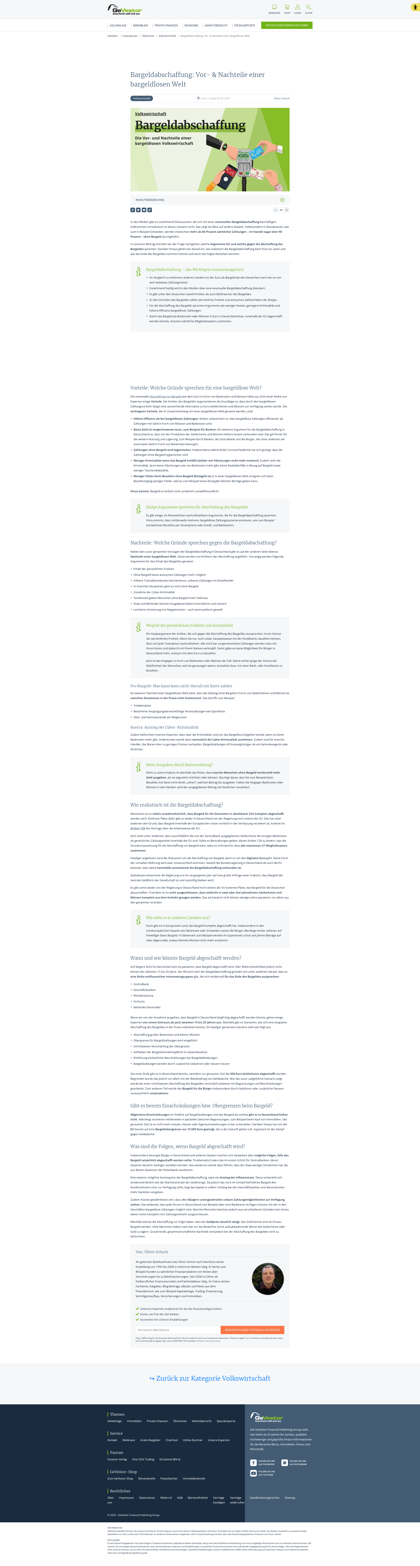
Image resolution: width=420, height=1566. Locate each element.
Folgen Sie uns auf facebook (266, 1462)
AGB (180, 1498)
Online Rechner (193, 1440)
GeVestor (112, 35)
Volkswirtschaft (167, 35)
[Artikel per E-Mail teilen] (144, 210)
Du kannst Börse (169, 1459)
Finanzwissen (129, 35)
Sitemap (290, 1498)
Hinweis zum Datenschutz (208, 1340)
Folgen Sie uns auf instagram (298, 1462)
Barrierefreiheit (198, 1498)
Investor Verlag (117, 1459)
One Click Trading (143, 1459)
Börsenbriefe (146, 1478)
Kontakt (112, 1440)
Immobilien (140, 25)
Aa (281, 209)
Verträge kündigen (219, 1500)
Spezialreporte (244, 25)
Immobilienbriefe (194, 1478)
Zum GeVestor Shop (120, 1478)
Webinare (129, 1440)
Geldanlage (118, 25)
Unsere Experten (219, 1440)
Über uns (110, 1500)
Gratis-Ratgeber (150, 1440)
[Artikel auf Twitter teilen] (138, 210)
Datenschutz (147, 1498)
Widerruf (166, 1498)
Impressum (126, 1498)
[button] (415, 7)
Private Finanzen (166, 25)
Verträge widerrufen (237, 1500)
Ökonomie (191, 25)
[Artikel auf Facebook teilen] (132, 210)
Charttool (172, 1440)
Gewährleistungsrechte (264, 1498)
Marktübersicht (216, 25)
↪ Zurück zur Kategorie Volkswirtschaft (210, 1378)
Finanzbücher (169, 1478)
